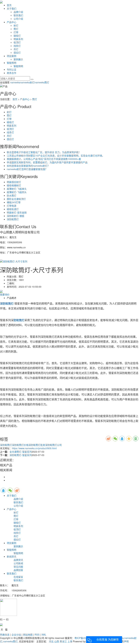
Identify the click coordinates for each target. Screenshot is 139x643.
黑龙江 (63, 641)
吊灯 (16, 49)
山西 (56, 641)
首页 (9, 5)
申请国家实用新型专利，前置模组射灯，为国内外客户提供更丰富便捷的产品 (47, 162)
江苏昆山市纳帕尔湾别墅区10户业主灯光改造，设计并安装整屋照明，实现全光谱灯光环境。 (55, 155)
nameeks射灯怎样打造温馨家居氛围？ (27, 169)
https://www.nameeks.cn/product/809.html (34, 448)
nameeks (15, 82)
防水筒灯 (11, 195)
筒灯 (16, 28)
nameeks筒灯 (42, 82)
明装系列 (18, 39)
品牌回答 (18, 570)
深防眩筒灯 (13, 219)
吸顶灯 (17, 42)
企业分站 (16, 634)
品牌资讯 (18, 560)
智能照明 (11, 62)
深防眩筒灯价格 (20, 445)
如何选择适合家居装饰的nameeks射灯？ (28, 165)
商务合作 (11, 73)
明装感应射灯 (14, 182)
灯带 (16, 32)
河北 (51, 641)
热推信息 (4, 634)
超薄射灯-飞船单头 (17, 188)
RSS (37, 634)
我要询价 (4, 294)
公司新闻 (18, 563)
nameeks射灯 (27, 82)
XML (43, 634)
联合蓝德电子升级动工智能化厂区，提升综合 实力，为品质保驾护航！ (44, 152)
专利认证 (11, 69)
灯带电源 (11, 205)
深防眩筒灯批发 (36, 445)
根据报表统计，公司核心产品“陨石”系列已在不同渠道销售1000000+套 (44, 159)
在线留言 (18, 576)
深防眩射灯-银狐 (15, 215)
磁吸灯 (17, 35)
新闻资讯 (11, 556)
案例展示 (18, 59)
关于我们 (11, 8)
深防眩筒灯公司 (53, 445)
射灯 (16, 25)
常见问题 (18, 566)
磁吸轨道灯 (13, 209)
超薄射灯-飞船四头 (17, 192)
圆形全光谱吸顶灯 (16, 199)
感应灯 (17, 52)
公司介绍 (18, 18)
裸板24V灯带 (14, 202)
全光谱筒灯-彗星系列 (20, 451)
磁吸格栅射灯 (14, 185)
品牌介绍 (18, 12)
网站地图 (28, 634)
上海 (69, 641)
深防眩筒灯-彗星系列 (20, 455)
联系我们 (18, 15)
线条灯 (17, 45)
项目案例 (11, 56)
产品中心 (11, 22)
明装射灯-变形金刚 (17, 212)
